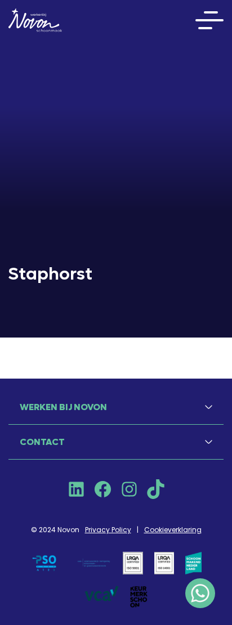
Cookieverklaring (173, 529)
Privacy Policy (108, 529)
